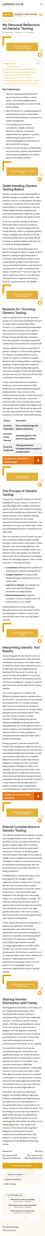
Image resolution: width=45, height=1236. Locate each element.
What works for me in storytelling (22, 1199)
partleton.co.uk (13, 4)
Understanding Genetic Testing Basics (20, 69)
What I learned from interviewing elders (23, 1205)
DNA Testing (7, 21)
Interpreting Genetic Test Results (18, 78)
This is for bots (9, 1230)
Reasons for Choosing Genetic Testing (20, 72)
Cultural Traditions (13, 1179)
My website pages (11, 1227)
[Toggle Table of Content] (37, 63)
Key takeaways (12, 67)
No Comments (29, 32)
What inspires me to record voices (22, 1211)
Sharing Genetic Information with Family (21, 83)
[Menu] (41, 4)
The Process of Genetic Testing (17, 75)
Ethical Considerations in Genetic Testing (21, 81)
